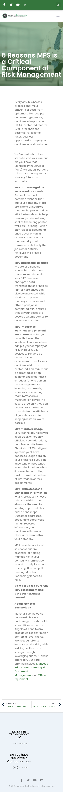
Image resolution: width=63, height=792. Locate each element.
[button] (58, 15)
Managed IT (40, 667)
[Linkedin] (41, 780)
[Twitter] (28, 780)
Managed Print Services (31, 665)
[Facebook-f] (21, 780)
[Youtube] (34, 780)
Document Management (23, 673)
